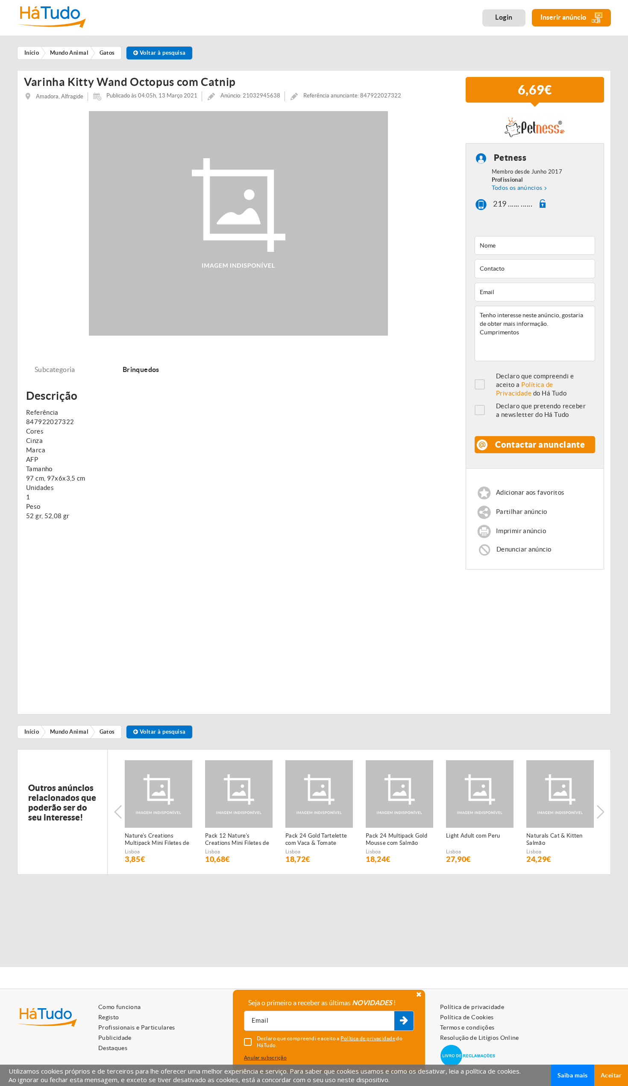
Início (31, 732)
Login (504, 17)
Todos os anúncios (517, 187)
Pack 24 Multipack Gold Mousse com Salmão (396, 839)
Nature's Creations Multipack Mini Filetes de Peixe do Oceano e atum (157, 839)
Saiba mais (573, 1075)
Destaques (112, 1048)
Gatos (107, 732)
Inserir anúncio (563, 17)
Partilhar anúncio (521, 511)
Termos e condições (467, 1027)
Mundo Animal (69, 732)
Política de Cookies (467, 1017)
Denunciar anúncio (523, 549)
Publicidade (115, 1037)
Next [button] (600, 812)
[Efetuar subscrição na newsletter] (404, 1021)
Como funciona (119, 1006)
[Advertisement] (535, 637)
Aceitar (611, 1075)
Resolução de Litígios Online (479, 1037)
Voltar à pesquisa (162, 53)
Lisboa (132, 851)
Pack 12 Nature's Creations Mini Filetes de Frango (237, 839)
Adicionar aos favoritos (530, 492)
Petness (510, 158)
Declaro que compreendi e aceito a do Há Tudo (535, 384)
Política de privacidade (472, 1006)
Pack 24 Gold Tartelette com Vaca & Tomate (316, 839)
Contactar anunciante (540, 444)
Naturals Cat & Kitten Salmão (554, 839)
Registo (108, 1017)
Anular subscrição (265, 1057)
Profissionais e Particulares (136, 1027)
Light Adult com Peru (473, 835)
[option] (158, 812)
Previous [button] (118, 812)
